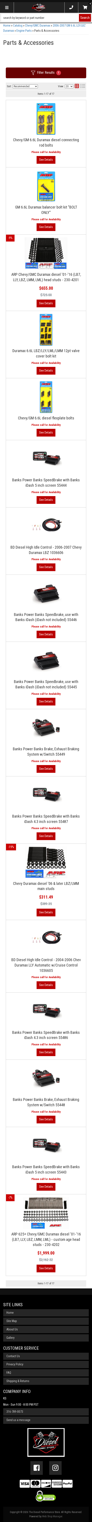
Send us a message (18, 1420)
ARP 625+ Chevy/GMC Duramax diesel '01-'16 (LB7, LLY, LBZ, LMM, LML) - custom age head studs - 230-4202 (46, 1239)
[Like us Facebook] (36, 1468)
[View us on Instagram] (55, 1468)
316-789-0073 (14, 1411)
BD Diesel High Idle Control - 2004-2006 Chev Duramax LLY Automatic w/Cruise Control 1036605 (46, 965)
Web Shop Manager (52, 1516)
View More (46, 500)
